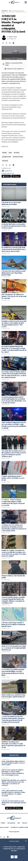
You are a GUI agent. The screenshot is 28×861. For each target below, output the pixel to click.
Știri (10, 10)
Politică (3, 823)
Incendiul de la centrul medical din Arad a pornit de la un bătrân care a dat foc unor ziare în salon (14, 249)
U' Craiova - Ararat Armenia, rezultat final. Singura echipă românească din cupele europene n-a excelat (13, 502)
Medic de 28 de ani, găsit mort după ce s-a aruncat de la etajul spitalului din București (14, 648)
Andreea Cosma (13, 37)
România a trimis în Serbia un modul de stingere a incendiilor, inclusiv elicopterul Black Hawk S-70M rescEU (14, 324)
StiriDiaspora (5, 10)
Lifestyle (24, 823)
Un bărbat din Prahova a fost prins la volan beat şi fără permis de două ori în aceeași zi (14, 226)
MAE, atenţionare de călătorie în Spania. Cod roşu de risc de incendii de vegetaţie (14, 296)
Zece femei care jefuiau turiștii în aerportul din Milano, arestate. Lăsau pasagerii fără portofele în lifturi (13, 672)
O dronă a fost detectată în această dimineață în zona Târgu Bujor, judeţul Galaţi (13, 273)
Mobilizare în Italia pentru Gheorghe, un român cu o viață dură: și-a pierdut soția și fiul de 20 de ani (13, 744)
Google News (8, 171)
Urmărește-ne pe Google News (15, 69)
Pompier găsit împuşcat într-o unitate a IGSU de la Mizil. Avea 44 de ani (13, 478)
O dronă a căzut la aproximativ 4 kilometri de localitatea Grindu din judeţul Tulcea (13, 624)
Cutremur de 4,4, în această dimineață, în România (11, 203)
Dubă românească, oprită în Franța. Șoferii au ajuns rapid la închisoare (14, 696)
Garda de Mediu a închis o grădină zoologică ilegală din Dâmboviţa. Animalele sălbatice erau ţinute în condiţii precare (13, 600)
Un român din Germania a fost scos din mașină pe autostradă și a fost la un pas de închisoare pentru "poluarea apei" (14, 453)
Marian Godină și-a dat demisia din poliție (13, 576)
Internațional (11, 823)
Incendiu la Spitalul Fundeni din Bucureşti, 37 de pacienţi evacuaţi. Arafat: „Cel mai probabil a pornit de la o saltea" (14, 349)
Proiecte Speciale (14, 831)
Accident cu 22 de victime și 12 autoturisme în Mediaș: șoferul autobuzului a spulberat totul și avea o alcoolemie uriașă (14, 528)
